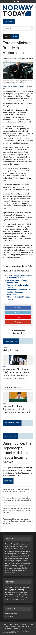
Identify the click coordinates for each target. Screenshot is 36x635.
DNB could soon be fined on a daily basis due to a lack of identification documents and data (17, 511)
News (4, 366)
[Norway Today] (18, 10)
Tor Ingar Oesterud (17, 86)
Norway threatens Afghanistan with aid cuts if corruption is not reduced (17, 409)
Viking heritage (11, 350)
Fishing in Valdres (12, 387)
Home (4, 624)
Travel (5, 384)
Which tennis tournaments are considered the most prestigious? (19, 292)
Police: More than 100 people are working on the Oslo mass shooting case (17, 490)
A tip (27, 626)
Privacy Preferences (9, 633)
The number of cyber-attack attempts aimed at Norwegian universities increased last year (18, 500)
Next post (16, 333)
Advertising (8, 628)
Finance (16, 624)
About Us (17, 628)
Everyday (21, 626)
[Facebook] (14, 1)
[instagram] (21, 1)
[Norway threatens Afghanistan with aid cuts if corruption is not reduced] (18, 400)
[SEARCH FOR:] (18, 28)
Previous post (19, 330)
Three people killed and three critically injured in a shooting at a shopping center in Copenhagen (18, 521)
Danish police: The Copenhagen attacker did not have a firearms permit (17, 452)
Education (23, 624)
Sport (31, 624)
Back (10, 22)
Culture (5, 347)
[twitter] (18, 1)
